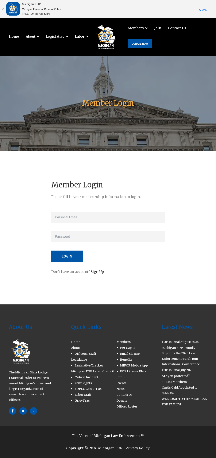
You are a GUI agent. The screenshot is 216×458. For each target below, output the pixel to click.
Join (157, 28)
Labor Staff (83, 395)
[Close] (3, 9)
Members (136, 28)
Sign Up (97, 271)
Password (58, 228)
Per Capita (127, 348)
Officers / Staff (85, 354)
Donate (121, 400)
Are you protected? (176, 376)
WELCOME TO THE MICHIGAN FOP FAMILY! (184, 401)
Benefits (126, 359)
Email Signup (130, 354)
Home (14, 36)
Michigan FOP (110, 448)
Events (121, 383)
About (30, 36)
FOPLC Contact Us (88, 389)
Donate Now (140, 43)
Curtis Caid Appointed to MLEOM (179, 390)
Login (67, 256)
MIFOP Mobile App (134, 365)
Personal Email (62, 208)
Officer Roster (126, 406)
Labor (80, 36)
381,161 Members (174, 382)
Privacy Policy (137, 448)
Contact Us (177, 28)
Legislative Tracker (89, 365)
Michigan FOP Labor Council (92, 371)
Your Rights (83, 383)
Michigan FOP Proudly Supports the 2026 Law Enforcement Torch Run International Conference (181, 356)
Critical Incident (86, 377)
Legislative (55, 36)
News (120, 389)
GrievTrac (82, 400)
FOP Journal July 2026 (177, 370)
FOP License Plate (133, 371)
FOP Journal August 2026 (180, 342)
